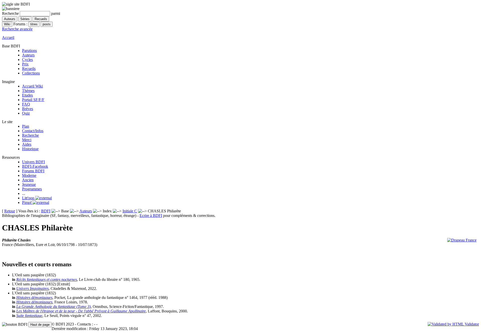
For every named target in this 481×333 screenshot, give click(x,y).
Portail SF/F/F (33, 100)
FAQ (26, 104)
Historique (30, 149)
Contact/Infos (32, 131)
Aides (26, 144)
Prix (25, 64)
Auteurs (28, 55)
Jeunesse (29, 184)
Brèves (27, 109)
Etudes (27, 95)
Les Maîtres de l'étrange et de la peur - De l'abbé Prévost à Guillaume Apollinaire (81, 311)
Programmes (32, 189)
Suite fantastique (29, 315)
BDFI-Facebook (35, 166)
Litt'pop (28, 198)
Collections (31, 73)
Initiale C (130, 211)
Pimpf (27, 202)
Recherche (30, 135)
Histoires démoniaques (34, 297)
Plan (25, 126)
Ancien (28, 180)
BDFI (45, 211)
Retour (9, 211)
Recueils (29, 68)
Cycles (27, 59)
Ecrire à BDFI (151, 215)
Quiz (26, 113)
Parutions (29, 50)
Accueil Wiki (32, 86)
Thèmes (28, 91)
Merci (26, 140)
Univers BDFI (33, 162)
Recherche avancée (17, 29)
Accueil (8, 37)
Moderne (29, 175)
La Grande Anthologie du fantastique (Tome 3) (53, 306)
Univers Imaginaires (32, 288)
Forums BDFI (33, 171)
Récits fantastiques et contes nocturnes (46, 279)
